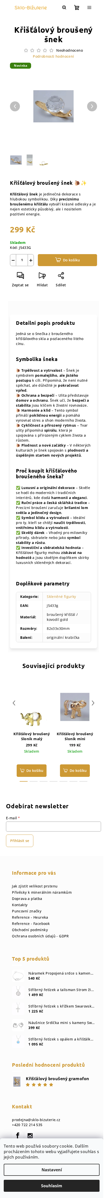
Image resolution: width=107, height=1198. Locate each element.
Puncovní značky (26, 911)
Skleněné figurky (61, 596)
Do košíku (71, 260)
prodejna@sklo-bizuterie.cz (36, 1119)
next (93, 703)
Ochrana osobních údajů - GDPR (40, 936)
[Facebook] (17, 1135)
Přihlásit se (19, 840)
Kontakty (19, 904)
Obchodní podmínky (30, 929)
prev (14, 703)
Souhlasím (51, 1186)
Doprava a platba (27, 898)
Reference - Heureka (30, 917)
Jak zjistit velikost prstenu (34, 886)
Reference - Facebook (31, 923)
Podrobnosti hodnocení (53, 56)
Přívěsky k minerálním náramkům (42, 892)
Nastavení (52, 1170)
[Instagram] (30, 1135)
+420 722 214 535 (27, 1124)
